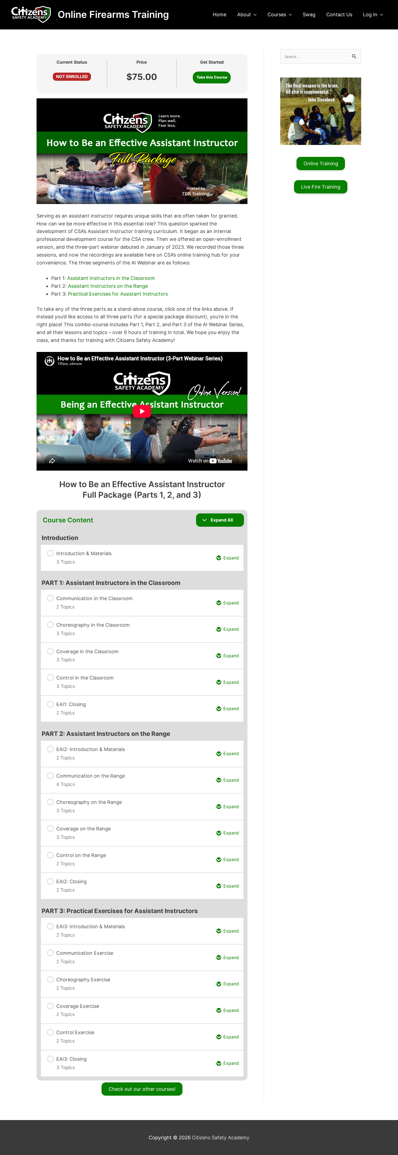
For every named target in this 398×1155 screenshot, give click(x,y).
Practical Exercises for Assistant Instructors (118, 294)
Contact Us (339, 14)
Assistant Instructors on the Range (108, 286)
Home (219, 14)
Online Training (321, 163)
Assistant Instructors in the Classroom (111, 278)
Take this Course (212, 77)
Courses (276, 14)
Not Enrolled (72, 76)
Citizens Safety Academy (220, 1137)
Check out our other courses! (142, 1089)
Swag (309, 14)
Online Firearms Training (113, 14)
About (244, 14)
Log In (370, 14)
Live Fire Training (320, 187)
